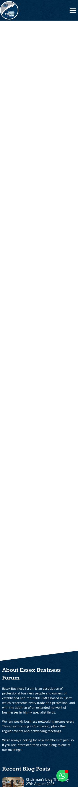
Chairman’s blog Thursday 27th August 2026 (47, 781)
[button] (73, 10)
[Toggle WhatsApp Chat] (62, 776)
